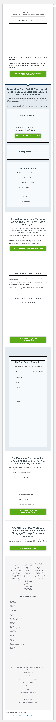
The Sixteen (12, 613)
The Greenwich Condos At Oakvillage (17, 644)
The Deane (12, 641)
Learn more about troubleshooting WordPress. (20, 716)
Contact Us (16, 569)
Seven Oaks (12, 623)
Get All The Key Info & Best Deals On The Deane (28, 248)
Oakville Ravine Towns (14, 631)
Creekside (12, 643)
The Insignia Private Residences (16, 634)
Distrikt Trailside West (14, 628)
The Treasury (12, 647)
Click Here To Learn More (28, 548)
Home (16, 564)
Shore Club (12, 635)
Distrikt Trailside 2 (13, 619)
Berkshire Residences (14, 624)
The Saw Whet (12, 640)
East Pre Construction (28, 574)
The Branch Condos (13, 599)
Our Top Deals (40, 569)
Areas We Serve (39, 564)
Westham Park (12, 622)
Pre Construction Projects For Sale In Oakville (40, 576)
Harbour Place (12, 607)
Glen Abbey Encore (13, 636)
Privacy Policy (16, 573)
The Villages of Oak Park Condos (16, 618)
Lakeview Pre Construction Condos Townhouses (28, 566)
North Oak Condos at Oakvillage (16, 603)
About (16, 565)
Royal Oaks (12, 606)
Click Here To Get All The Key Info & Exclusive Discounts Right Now (28, 511)
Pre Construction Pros (16, 571)
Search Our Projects (39, 566)
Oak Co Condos (13, 602)
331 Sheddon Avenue (14, 609)
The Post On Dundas (14, 648)
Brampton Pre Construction (28, 580)
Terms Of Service (16, 575)
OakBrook (11, 614)
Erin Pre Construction (28, 571)
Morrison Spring (13, 610)
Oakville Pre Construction (28, 587)
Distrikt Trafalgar (13, 617)
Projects (16, 567)
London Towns (12, 615)
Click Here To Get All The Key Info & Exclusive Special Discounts (28, 73)
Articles (16, 577)
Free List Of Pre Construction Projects (39, 572)
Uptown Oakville (13, 611)
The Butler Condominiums (15, 627)
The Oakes (12, 626)
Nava (11, 639)
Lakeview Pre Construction (28, 590)
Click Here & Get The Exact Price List (28, 136)
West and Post (12, 605)
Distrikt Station (12, 632)
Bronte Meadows (13, 630)
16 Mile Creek (12, 638)
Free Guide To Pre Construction (16, 579)
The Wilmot (12, 601)
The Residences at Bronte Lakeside (17, 645)
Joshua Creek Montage (14, 620)
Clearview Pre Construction (28, 577)
